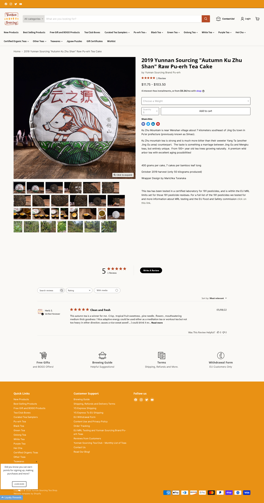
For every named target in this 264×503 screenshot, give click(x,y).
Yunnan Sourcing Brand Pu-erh (162, 72)
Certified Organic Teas (15, 41)
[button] (23, 497)
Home (17, 51)
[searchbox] (48, 290)
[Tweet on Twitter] (148, 124)
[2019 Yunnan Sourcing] (19, 188)
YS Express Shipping (85, 408)
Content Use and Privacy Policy (91, 421)
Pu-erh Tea (139, 32)
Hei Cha (240, 32)
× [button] (36, 461)
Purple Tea (224, 32)
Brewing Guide (82, 399)
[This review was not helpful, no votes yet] (223, 332)
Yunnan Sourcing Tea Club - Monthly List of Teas (100, 442)
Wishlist (111, 41)
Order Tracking (82, 425)
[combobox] (79, 290)
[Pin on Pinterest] (158, 124)
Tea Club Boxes (92, 32)
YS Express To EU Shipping (88, 412)
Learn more (19, 484)
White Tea (207, 32)
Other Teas (39, 41)
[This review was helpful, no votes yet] (218, 332)
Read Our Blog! (82, 451)
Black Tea (156, 32)
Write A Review (151, 270)
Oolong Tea (190, 32)
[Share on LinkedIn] (153, 124)
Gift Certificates (95, 41)
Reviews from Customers (87, 438)
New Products (11, 32)
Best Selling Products (34, 32)
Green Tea (172, 32)
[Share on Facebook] (143, 124)
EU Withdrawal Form (84, 417)
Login (248, 18)
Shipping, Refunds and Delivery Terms (94, 403)
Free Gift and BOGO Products (65, 32)
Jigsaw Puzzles (74, 41)
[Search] (206, 18)
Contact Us (80, 447)
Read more (157, 322)
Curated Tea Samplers (116, 32)
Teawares (55, 41)
